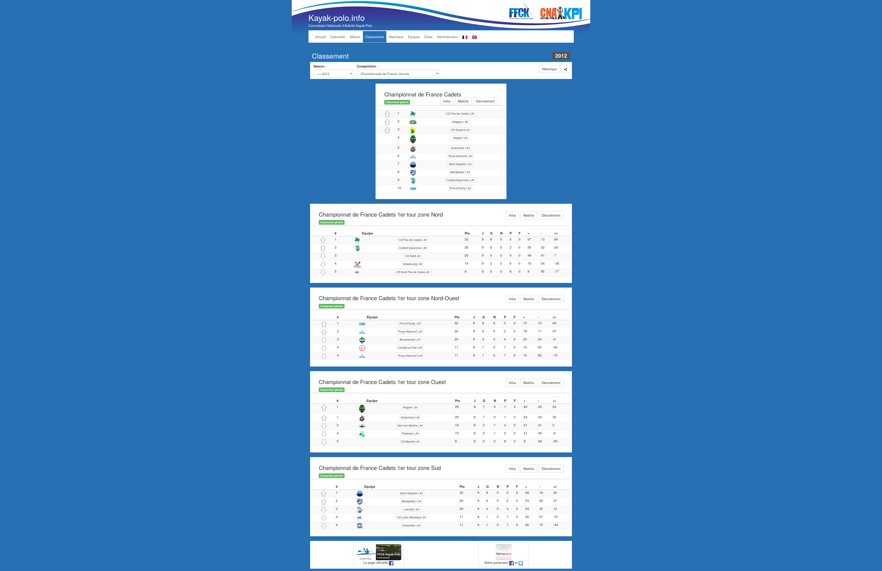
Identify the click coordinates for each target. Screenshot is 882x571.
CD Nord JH (412, 256)
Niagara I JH (460, 122)
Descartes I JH (411, 525)
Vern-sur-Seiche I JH (410, 425)
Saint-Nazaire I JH (460, 164)
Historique (396, 36)
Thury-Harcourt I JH (460, 156)
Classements (374, 36)
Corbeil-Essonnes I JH (460, 180)
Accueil (320, 36)
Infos (446, 101)
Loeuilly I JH (411, 509)
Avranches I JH (460, 148)
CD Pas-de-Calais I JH (460, 113)
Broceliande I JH (410, 339)
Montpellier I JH (460, 172)
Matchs (355, 36)
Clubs (428, 36)
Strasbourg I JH (412, 264)
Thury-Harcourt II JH (410, 355)
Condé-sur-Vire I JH (410, 347)
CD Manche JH (410, 441)
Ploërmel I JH (410, 433)
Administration (447, 36)
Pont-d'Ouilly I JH (460, 188)
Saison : (320, 66)
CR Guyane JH (460, 130)
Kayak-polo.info (336, 17)
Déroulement (485, 101)
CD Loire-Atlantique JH (411, 517)
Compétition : (367, 66)
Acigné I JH (460, 138)
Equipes (414, 36)
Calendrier (337, 36)
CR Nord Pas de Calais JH (413, 272)
